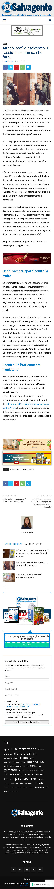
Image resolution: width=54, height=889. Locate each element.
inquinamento (37, 770)
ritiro (22, 784)
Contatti (27, 879)
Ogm (6, 779)
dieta (42, 762)
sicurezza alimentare (20, 788)
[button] (4, 20)
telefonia (39, 787)
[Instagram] (20, 869)
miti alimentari (28, 774)
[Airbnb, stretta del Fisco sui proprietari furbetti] (9, 577)
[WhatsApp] (22, 67)
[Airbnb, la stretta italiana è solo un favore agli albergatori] (9, 565)
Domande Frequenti (27, 886)
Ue (10, 792)
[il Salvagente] (27, 8)
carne (31, 758)
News (4, 44)
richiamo (14, 783)
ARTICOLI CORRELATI (13, 544)
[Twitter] (10, 67)
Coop (23, 762)
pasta (11, 779)
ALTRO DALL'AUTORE (34, 544)
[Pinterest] (16, 67)
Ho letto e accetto (23, 705)
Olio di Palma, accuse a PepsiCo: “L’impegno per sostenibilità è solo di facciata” (41, 503)
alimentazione (25, 749)
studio (31, 788)
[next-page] (8, 586)
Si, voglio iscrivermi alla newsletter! (27, 722)
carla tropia (9, 61)
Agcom (6, 750)
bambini (32, 753)
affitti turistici (14, 469)
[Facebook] (5, 67)
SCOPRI (27, 644)
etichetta (18, 766)
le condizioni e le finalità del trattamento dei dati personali (23, 705)
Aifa (12, 750)
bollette (24, 757)
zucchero (15, 792)
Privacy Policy (29, 883)
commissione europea (12, 762)
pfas (33, 779)
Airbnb (24, 469)
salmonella (29, 784)
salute (39, 783)
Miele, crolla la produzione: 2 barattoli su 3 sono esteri (14, 500)
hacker (31, 469)
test (47, 788)
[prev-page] (4, 586)
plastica (40, 779)
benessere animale (11, 758)
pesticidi (22, 778)
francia (33, 766)
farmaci (26, 766)
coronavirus (32, 762)
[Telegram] (28, 67)
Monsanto (39, 774)
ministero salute (15, 774)
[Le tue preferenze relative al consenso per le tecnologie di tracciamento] (41, 884)
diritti (6, 766)
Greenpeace (24, 770)
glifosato (10, 770)
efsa (12, 766)
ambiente (8, 754)
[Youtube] (40, 869)
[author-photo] (27, 528)
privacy (6, 784)
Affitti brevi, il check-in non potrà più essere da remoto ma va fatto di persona (33, 553)
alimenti (41, 750)
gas (39, 766)
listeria (6, 774)
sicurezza (7, 788)
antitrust (19, 753)
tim (5, 791)
